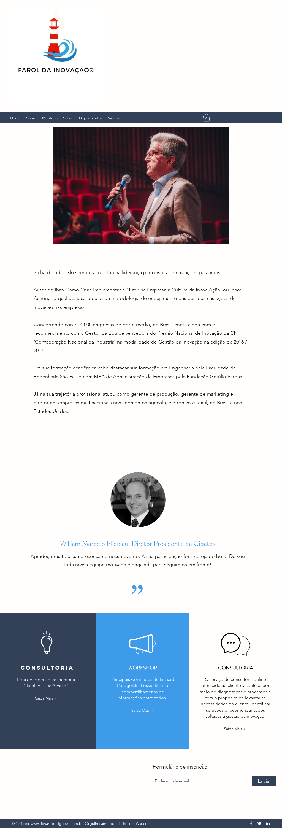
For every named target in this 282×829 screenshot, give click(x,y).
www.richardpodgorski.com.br (57, 823)
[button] (206, 118)
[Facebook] (251, 823)
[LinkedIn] (267, 823)
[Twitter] (259, 823)
